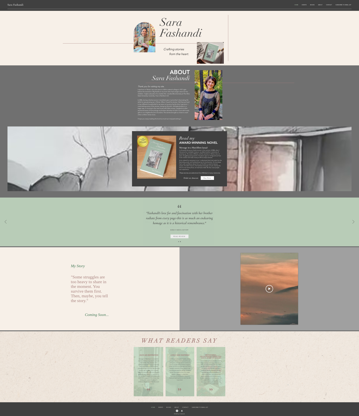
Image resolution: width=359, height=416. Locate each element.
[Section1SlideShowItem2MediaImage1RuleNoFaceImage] (180, 241)
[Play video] (269, 289)
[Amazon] (182, 411)
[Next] (353, 222)
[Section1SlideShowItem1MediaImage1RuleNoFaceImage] (178, 241)
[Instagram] (177, 411)
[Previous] (6, 222)
